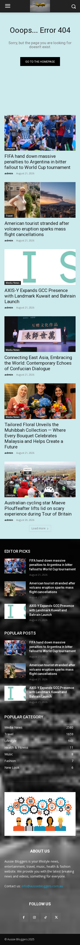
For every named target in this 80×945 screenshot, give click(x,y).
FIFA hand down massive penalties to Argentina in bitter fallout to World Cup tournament (37, 162)
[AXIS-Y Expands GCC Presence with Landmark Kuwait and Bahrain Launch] (40, 267)
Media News (13, 282)
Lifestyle (10, 148)
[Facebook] (23, 917)
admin (8, 173)
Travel (9, 215)
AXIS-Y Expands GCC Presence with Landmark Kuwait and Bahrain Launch (40, 296)
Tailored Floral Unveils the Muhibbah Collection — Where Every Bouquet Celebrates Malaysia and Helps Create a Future (35, 436)
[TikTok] (45, 917)
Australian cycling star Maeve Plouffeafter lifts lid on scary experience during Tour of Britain (38, 508)
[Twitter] (56, 917)
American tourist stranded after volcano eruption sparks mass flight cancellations (36, 229)
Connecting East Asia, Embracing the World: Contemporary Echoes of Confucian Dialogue (38, 363)
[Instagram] (34, 917)
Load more (39, 528)
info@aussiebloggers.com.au (42, 886)
